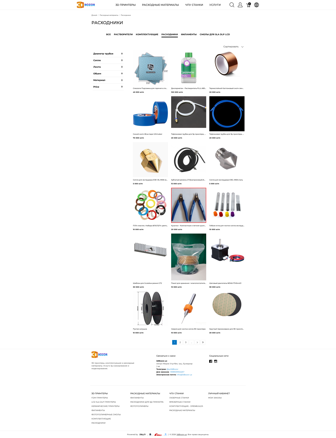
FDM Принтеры (99, 398)
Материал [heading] (99, 80)
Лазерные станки (179, 398)
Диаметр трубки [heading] (103, 53)
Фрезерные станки (179, 402)
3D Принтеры (126, 4)
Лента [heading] (97, 67)
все (108, 34)
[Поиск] (232, 4)
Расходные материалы (160, 4)
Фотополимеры (139, 406)
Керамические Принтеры (105, 406)
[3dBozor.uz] (86, 4)
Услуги (215, 4)
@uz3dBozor (172, 369)
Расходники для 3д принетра (146, 402)
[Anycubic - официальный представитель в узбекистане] (150, 434)
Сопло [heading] (97, 60)
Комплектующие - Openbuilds (186, 406)
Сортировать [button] (231, 46)
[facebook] (210, 362)
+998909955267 (177, 372)
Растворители (123, 34)
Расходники (98, 423)
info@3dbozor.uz (184, 374)
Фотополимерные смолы (106, 414)
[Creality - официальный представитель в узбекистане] (143, 434)
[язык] (256, 4)
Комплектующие (147, 34)
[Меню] (240, 4)
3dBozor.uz (182, 434)
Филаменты (189, 34)
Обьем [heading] (97, 73)
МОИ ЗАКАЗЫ (215, 398)
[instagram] (215, 362)
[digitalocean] (165, 434)
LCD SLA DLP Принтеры (103, 402)
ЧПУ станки (194, 4)
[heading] (108, 87)
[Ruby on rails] (158, 434)
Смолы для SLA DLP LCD (215, 34)
